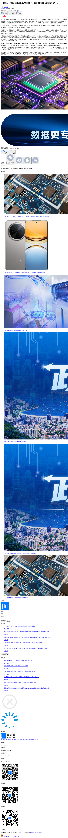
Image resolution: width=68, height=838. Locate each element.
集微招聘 (12, 739)
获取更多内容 (4, 654)
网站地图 (22, 739)
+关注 (2, 601)
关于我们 (27, 739)
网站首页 (3, 739)
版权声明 (8, 739)
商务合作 (32, 739)
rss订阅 (36, 739)
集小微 (6, 7)
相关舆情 (3, 8)
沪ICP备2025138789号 (35, 832)
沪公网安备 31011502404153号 (11, 836)
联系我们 (17, 739)
